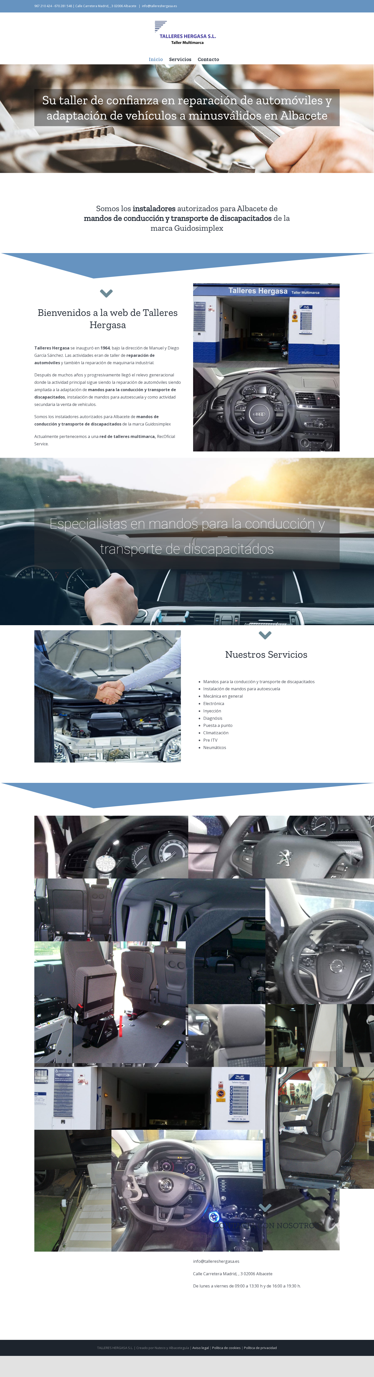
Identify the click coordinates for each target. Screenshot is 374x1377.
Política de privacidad (260, 1347)
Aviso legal (200, 1347)
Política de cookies (226, 1347)
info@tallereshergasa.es (159, 6)
